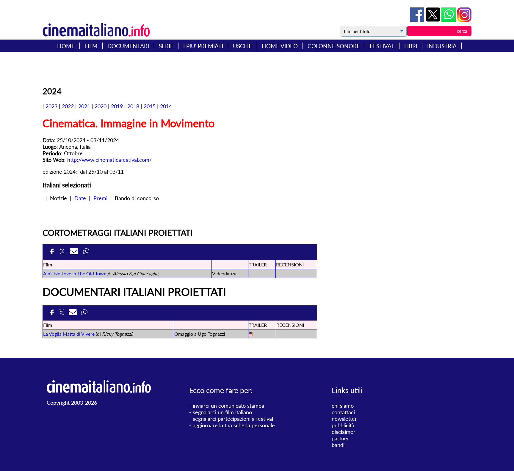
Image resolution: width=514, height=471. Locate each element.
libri (410, 46)
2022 (68, 106)
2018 (133, 106)
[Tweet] (433, 19)
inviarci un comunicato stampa (228, 405)
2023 (51, 106)
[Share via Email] (75, 252)
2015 (150, 106)
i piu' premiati (203, 46)
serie (166, 46)
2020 (100, 106)
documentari (128, 46)
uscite (242, 46)
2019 (117, 106)
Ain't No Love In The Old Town (74, 273)
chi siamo (343, 405)
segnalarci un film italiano (222, 412)
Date (80, 198)
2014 (166, 106)
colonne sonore (334, 46)
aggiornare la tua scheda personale (234, 425)
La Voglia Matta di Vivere (69, 334)
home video (280, 46)
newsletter (344, 418)
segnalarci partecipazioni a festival (233, 418)
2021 (84, 106)
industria (442, 46)
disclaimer (343, 431)
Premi (100, 198)
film (91, 46)
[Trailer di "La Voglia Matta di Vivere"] (251, 334)
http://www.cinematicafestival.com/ (109, 159)
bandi (338, 445)
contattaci (343, 412)
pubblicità (343, 425)
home (66, 46)
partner (340, 438)
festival (382, 46)
